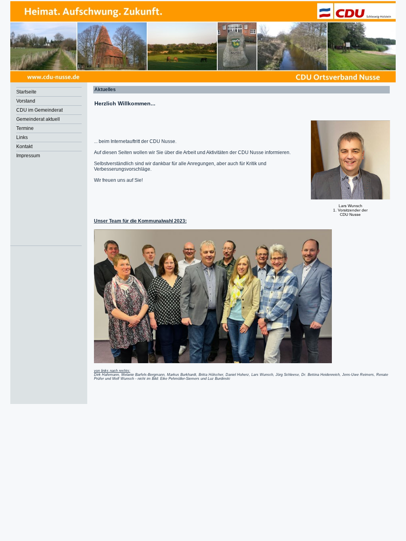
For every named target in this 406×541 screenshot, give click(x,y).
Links (22, 137)
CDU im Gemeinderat (39, 110)
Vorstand (25, 101)
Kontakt (24, 146)
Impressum (28, 155)
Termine (25, 128)
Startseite (26, 92)
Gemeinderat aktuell (38, 119)
